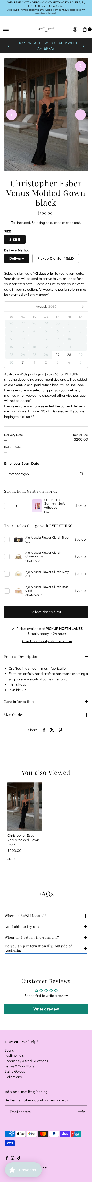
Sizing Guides (15, 1071)
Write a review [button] (46, 1008)
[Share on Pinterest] (60, 729)
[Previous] (8, 45)
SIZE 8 (14, 239)
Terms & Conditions (19, 1066)
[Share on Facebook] (44, 729)
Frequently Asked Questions (26, 1061)
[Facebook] (7, 1158)
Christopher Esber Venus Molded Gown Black (23, 839)
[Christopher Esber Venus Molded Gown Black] (24, 806)
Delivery (16, 258)
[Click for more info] (37, 506)
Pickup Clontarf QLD (56, 258)
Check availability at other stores (47, 641)
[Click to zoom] (80, 66)
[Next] (83, 45)
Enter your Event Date (21, 464)
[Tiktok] (18, 1158)
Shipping (38, 222)
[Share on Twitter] (52, 729)
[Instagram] (12, 1158)
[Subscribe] (81, 1111)
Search (10, 1050)
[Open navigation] (6, 29)
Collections (13, 1077)
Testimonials (14, 1055)
